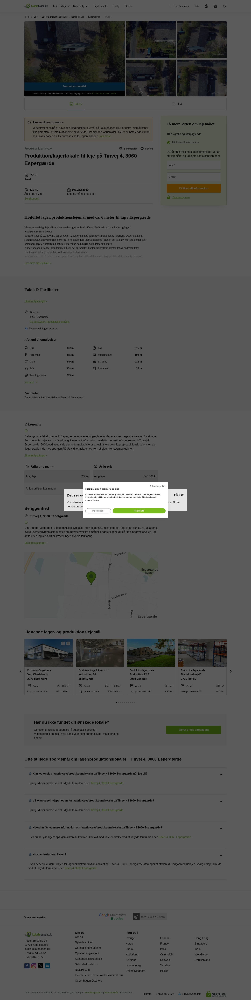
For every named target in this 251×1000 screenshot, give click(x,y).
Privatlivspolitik (158, 486)
